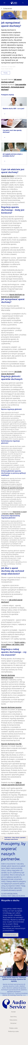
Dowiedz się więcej (10, 935)
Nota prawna (13, 1020)
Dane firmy (13, 1016)
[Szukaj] (22, 2)
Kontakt (13, 1012)
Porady (6, 73)
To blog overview (7, 8)
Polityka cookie (13, 1028)
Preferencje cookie (13, 1031)
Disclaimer (13, 1023)
